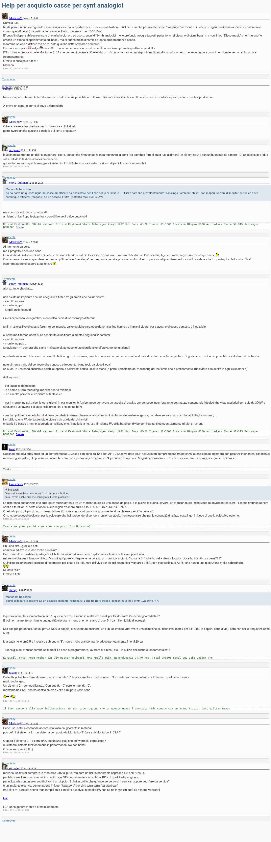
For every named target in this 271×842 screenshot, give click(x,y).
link (5, 798)
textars (13, 672)
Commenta (8, 79)
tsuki (12, 449)
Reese (20, 227)
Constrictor (16, 484)
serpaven (14, 150)
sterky (13, 590)
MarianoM (15, 18)
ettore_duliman (18, 182)
